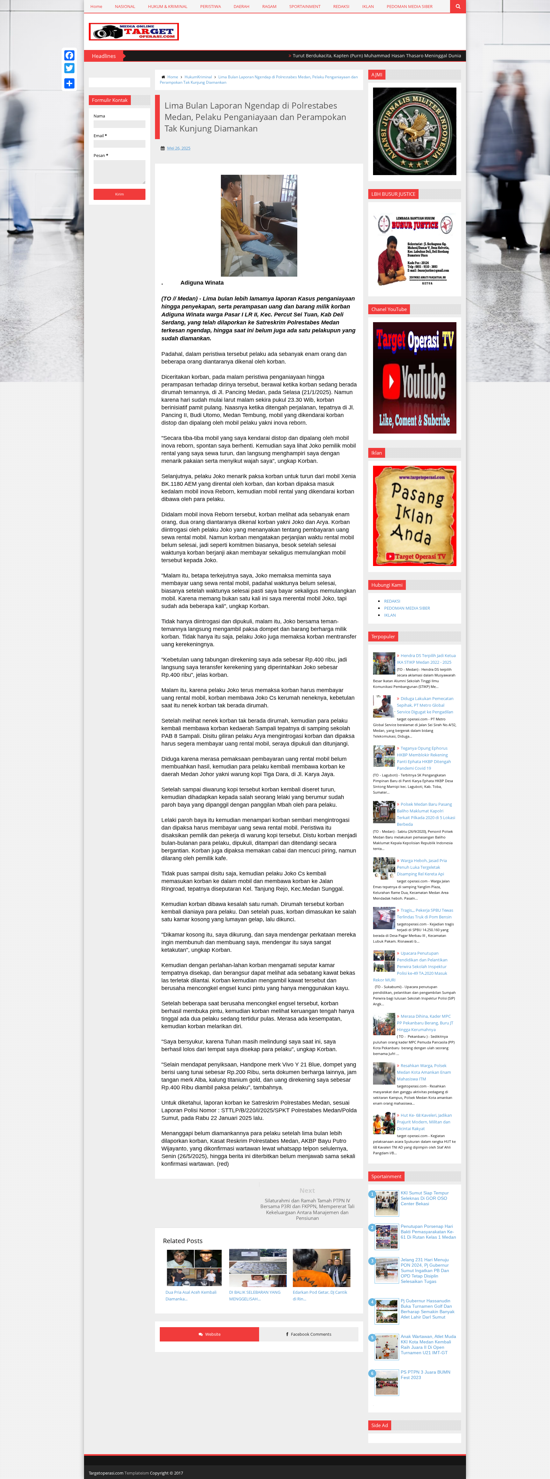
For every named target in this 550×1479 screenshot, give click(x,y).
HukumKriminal (198, 77)
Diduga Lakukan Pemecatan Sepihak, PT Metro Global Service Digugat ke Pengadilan (425, 705)
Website (212, 1334)
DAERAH (242, 6)
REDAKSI (341, 6)
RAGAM (269, 6)
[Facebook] (69, 55)
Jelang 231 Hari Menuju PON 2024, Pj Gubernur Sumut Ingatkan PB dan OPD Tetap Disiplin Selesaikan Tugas (425, 1270)
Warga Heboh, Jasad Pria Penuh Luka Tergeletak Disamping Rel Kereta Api (422, 867)
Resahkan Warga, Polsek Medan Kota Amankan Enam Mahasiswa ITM (424, 1072)
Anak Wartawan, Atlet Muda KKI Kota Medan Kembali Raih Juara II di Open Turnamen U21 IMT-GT (428, 1344)
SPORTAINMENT (305, 6)
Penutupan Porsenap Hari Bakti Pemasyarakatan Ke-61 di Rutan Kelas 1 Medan (428, 1232)
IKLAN (368, 6)
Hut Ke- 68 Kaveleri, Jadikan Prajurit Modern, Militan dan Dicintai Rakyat (424, 1121)
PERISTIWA (210, 6)
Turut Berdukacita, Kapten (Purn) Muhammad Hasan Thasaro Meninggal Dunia (336, 56)
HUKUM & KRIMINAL (167, 6)
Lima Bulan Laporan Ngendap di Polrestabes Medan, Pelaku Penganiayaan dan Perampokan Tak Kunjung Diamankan (259, 79)
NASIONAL (125, 6)
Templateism (136, 1473)
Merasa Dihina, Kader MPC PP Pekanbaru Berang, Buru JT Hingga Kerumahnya (425, 1022)
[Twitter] (69, 68)
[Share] (69, 83)
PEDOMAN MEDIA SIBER (410, 6)
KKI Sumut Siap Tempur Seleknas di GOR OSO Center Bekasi (425, 1198)
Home (96, 6)
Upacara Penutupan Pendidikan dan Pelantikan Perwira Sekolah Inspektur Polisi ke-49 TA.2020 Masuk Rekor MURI (410, 966)
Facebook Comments (310, 1334)
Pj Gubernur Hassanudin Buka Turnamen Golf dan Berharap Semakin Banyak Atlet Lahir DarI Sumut (428, 1308)
